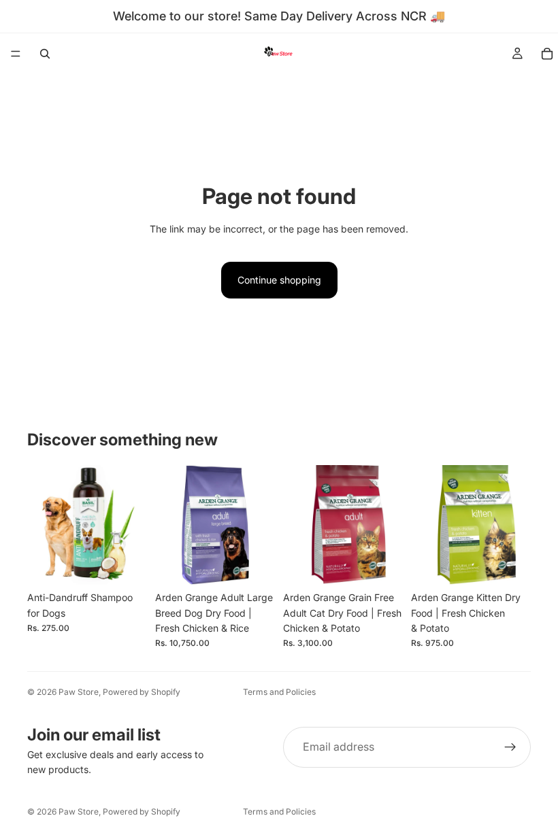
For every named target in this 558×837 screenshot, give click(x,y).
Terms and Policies (279, 692)
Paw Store (79, 692)
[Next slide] (132, 525)
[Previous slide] (42, 525)
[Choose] (126, 563)
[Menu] (15, 53)
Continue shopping (279, 280)
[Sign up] (510, 747)
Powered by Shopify (141, 692)
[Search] (45, 54)
